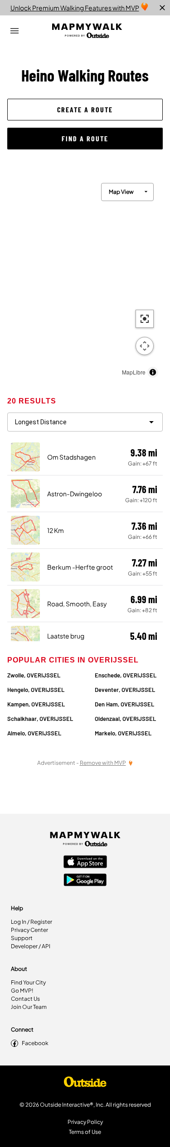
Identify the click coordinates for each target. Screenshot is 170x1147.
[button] (85, 109)
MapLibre (134, 372)
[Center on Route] (145, 319)
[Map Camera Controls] (145, 346)
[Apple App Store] (85, 863)
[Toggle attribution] (152, 372)
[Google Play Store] (85, 881)
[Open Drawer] (14, 31)
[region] (85, 278)
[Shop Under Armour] (85, 1084)
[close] (162, 8)
